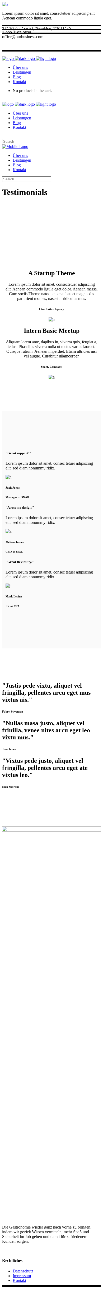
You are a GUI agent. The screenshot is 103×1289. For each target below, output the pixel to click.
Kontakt (19, 1280)
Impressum (22, 1275)
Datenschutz (23, 1271)
